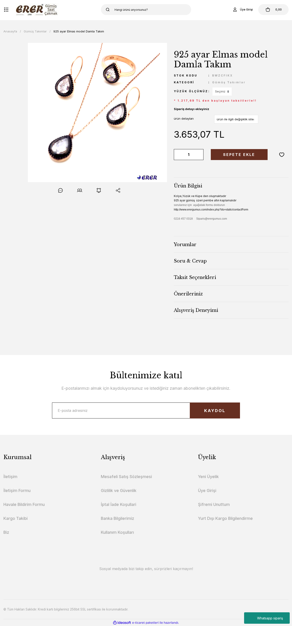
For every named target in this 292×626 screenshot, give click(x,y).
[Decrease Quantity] (178, 154)
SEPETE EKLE (239, 154)
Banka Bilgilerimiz (117, 518)
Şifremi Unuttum (214, 504)
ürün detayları (184, 118)
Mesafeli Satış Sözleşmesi (126, 476)
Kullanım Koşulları (117, 532)
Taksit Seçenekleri (195, 277)
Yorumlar (185, 244)
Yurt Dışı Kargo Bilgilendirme (225, 518)
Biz (6, 532)
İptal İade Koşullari (118, 504)
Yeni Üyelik (208, 476)
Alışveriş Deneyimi (196, 310)
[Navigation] (6, 9)
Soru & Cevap (190, 261)
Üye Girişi (207, 490)
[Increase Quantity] (199, 154)
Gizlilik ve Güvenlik (118, 490)
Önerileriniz (188, 294)
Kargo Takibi (15, 518)
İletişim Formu (17, 490)
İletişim (10, 476)
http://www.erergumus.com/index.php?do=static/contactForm (211, 209)
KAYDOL (214, 410)
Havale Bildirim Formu (24, 504)
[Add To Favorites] (282, 154)
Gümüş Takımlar (229, 82)
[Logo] (37, 9)
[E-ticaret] (145, 623)
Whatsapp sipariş (270, 618)
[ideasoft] (122, 623)
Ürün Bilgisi (188, 186)
